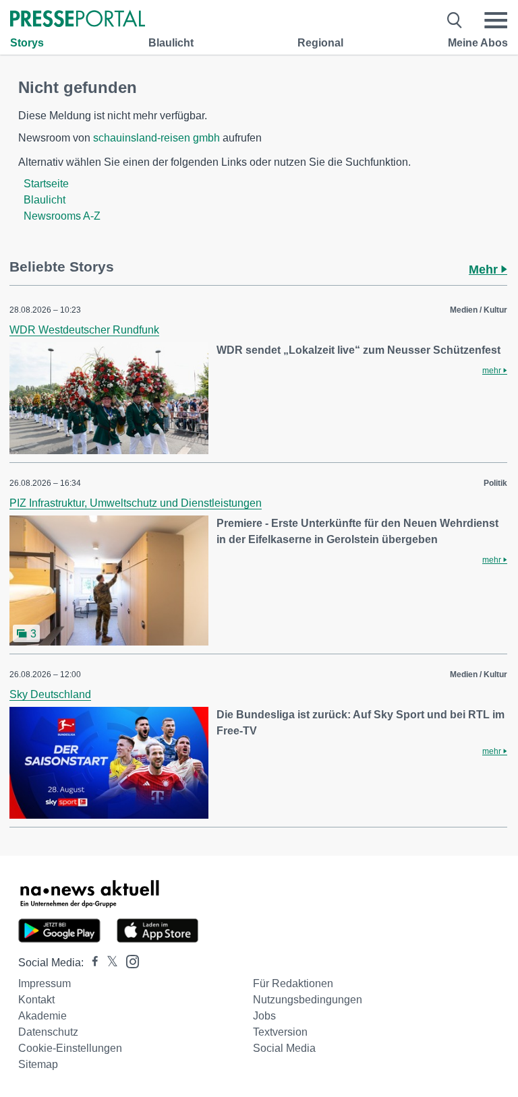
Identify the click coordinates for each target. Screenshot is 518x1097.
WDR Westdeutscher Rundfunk (84, 330)
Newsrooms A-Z (62, 216)
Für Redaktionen (293, 983)
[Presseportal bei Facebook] (91, 962)
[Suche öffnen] (455, 20)
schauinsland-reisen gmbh (156, 138)
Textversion (280, 1032)
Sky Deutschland (50, 694)
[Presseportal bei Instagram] (128, 960)
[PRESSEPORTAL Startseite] (77, 20)
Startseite (46, 183)
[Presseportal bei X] (108, 962)
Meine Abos (478, 43)
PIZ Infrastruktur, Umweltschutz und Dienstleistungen (135, 503)
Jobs (264, 1016)
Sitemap (38, 1064)
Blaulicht (171, 43)
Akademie (42, 1016)
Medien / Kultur (478, 310)
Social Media (284, 1048)
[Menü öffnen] (496, 20)
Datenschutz (48, 1032)
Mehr (485, 269)
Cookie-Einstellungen (70, 1048)
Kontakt (36, 999)
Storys (27, 43)
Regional (320, 43)
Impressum (44, 983)
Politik (495, 483)
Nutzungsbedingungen (307, 999)
